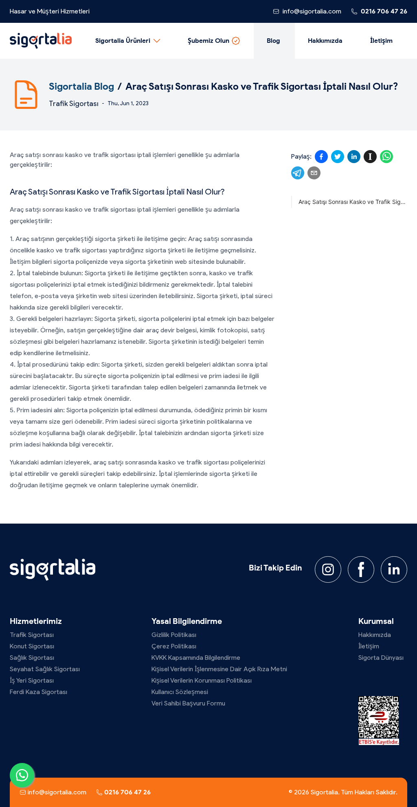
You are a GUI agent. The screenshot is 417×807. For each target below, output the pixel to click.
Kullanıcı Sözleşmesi (179, 692)
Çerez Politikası (173, 646)
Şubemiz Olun (208, 40)
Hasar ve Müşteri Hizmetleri (50, 11)
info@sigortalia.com (312, 11)
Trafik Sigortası (74, 103)
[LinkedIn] (394, 569)
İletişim (381, 40)
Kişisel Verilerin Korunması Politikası (201, 680)
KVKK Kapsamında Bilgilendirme (195, 657)
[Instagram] (328, 569)
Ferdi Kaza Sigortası (38, 692)
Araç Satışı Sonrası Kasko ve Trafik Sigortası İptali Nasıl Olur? (352, 201)
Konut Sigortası (32, 646)
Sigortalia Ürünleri (122, 40)
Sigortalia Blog (81, 86)
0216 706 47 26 (384, 11)
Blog (273, 40)
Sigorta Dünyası (381, 657)
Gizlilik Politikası (173, 635)
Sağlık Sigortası (32, 657)
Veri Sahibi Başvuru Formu (188, 703)
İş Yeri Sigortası (32, 680)
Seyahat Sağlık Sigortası (45, 669)
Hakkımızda (325, 40)
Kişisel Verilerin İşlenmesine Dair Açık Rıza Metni (219, 669)
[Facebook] (361, 569)
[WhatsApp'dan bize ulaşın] (22, 775)
